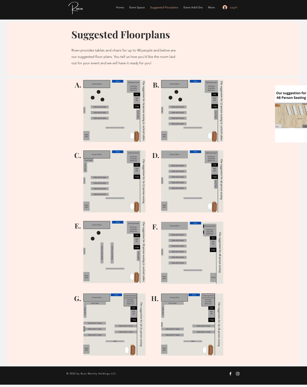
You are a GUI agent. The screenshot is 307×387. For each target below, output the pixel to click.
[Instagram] (237, 373)
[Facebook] (230, 373)
